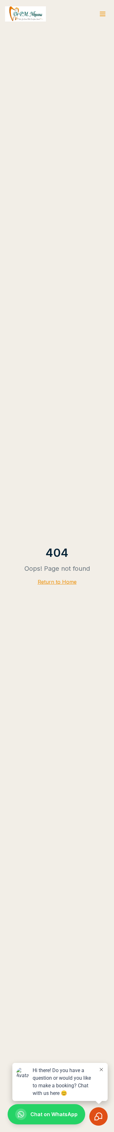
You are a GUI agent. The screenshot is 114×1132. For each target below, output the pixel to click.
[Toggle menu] (102, 14)
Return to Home (57, 582)
